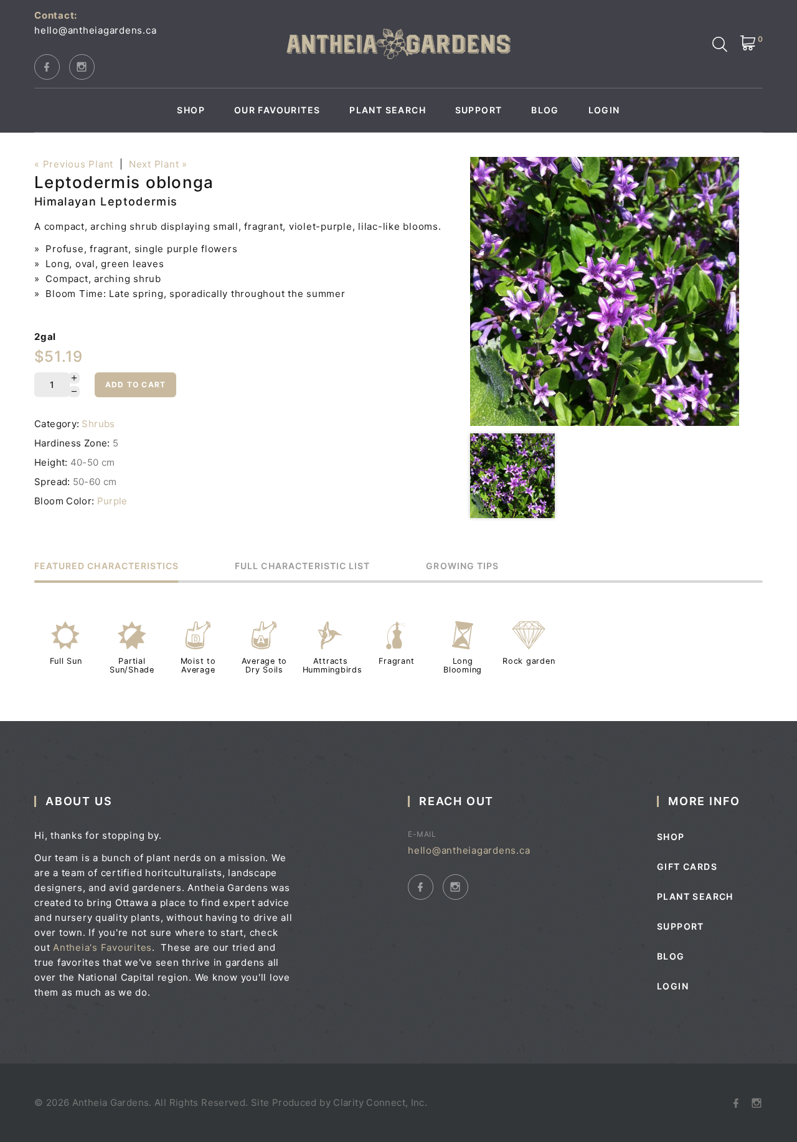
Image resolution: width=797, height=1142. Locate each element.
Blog (545, 110)
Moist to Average (198, 665)
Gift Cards (687, 866)
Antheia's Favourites (102, 947)
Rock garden (528, 661)
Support (478, 110)
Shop (191, 110)
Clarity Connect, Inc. (380, 1102)
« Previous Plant (73, 164)
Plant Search (387, 110)
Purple (112, 501)
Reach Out (456, 801)
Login (604, 110)
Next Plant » (158, 164)
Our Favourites (277, 110)
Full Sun (66, 661)
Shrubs (98, 424)
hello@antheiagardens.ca (95, 30)
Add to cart (135, 384)
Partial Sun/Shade (132, 665)
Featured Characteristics (106, 566)
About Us (78, 801)
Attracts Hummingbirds (332, 665)
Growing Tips (462, 566)
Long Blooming (462, 665)
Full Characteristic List (302, 566)
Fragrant (396, 661)
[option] (604, 291)
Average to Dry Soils (265, 665)
